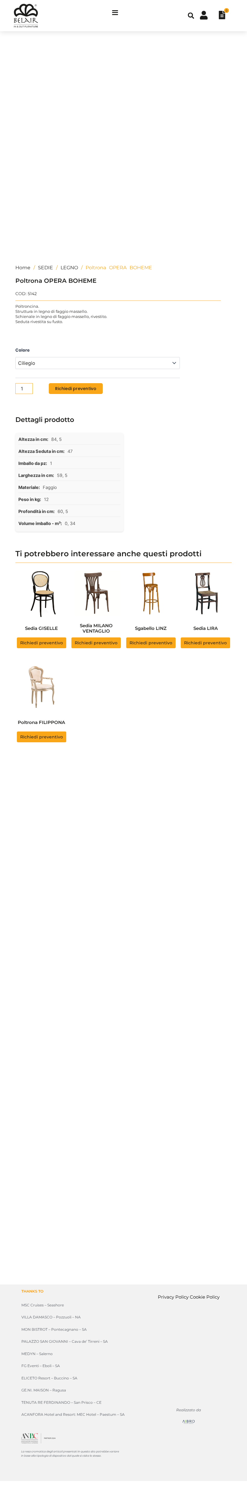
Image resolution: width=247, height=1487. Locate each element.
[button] (191, 15)
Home (22, 267)
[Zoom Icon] (226, 46)
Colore (22, 350)
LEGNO (69, 267)
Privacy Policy (173, 1297)
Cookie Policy (205, 1297)
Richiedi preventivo (75, 389)
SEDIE (45, 267)
